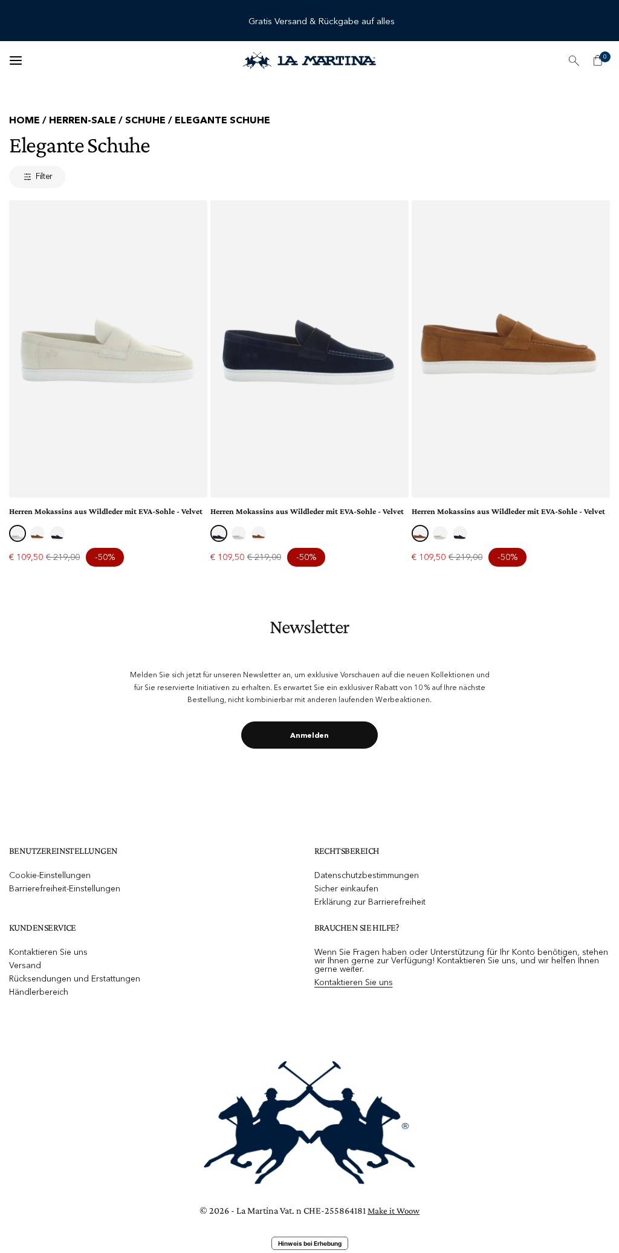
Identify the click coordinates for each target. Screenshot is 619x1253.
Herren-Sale (82, 120)
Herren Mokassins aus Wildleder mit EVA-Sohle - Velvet (106, 511)
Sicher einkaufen (346, 888)
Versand (25, 965)
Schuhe (145, 120)
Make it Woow (394, 1211)
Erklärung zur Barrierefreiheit (370, 901)
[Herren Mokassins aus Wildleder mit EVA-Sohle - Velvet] (108, 349)
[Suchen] (574, 60)
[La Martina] (309, 60)
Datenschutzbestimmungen (366, 875)
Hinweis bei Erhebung (310, 1243)
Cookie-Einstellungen (50, 875)
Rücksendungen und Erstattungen (74, 978)
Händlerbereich (38, 991)
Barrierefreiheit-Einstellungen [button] (64, 888)
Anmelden (309, 735)
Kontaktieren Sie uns (48, 951)
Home (24, 120)
